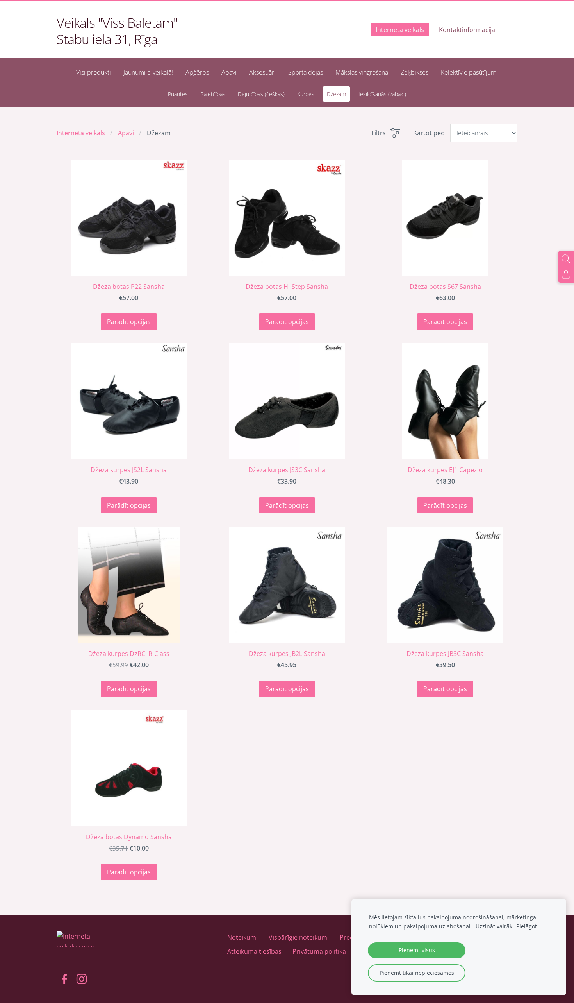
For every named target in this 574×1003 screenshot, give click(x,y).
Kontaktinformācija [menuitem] (467, 29)
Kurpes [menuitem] (305, 94)
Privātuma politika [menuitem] (319, 951)
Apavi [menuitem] (229, 72)
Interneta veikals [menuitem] (400, 29)
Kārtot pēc (428, 133)
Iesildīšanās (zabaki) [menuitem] (382, 94)
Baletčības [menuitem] (212, 94)
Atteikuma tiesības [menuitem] (254, 951)
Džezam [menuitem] (336, 94)
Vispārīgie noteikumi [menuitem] (299, 937)
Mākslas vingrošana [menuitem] (361, 72)
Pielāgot (526, 926)
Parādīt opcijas (129, 321)
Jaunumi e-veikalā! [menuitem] (148, 72)
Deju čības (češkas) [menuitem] (261, 94)
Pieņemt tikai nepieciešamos (417, 972)
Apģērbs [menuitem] (197, 72)
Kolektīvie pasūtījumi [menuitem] (469, 72)
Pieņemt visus (417, 950)
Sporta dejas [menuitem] (305, 72)
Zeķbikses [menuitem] (414, 72)
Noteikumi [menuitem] (242, 937)
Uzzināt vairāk (494, 926)
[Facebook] (64, 979)
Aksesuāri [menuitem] (262, 72)
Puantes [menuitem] (178, 94)
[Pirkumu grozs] (566, 275)
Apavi (126, 133)
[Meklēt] (566, 259)
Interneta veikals (81, 133)
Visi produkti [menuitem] (93, 72)
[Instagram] (81, 979)
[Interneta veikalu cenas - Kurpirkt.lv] (80, 957)
